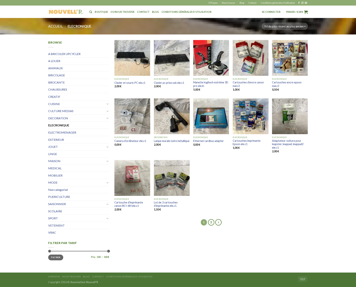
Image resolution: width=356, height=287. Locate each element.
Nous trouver (228, 2)
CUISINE (54, 104)
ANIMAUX (55, 68)
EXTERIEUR (56, 139)
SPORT (53, 218)
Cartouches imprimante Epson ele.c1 (247, 142)
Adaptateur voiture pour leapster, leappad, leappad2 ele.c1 (288, 144)
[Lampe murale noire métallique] (172, 116)
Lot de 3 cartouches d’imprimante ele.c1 (166, 204)
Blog (242, 2)
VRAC (52, 232)
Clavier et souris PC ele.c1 (129, 82)
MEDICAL (55, 168)
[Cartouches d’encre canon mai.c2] (250, 58)
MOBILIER (55, 175)
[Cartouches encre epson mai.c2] (290, 58)
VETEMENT (56, 225)
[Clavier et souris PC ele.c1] (132, 58)
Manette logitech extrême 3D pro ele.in (210, 84)
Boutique (101, 11)
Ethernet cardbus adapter (208, 140)
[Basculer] (107, 104)
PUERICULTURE (59, 196)
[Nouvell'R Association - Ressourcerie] (66, 11)
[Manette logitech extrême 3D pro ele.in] (211, 58)
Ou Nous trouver (122, 11)
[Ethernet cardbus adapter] (211, 116)
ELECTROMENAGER (62, 132)
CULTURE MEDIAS (60, 111)
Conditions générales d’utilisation (278, 2)
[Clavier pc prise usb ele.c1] (172, 58)
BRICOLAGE (56, 75)
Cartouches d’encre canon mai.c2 (248, 84)
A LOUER (54, 61)
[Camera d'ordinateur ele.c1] (132, 116)
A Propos (213, 2)
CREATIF (54, 96)
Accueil (55, 26)
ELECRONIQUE (58, 125)
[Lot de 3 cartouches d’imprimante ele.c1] (172, 178)
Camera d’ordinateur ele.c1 (130, 140)
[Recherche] (90, 12)
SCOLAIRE (55, 211)
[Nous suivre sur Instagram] (302, 3)
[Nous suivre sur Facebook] (299, 3)
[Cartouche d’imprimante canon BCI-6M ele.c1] (132, 178)
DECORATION (58, 118)
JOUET (53, 146)
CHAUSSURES (57, 89)
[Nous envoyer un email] (306, 3)
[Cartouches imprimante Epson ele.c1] (250, 116)
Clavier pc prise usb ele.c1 (169, 82)
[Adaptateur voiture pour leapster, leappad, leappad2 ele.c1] (290, 116)
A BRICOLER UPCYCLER (64, 54)
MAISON (54, 161)
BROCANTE (56, 82)
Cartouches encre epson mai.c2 (286, 84)
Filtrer (55, 257)
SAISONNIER (57, 204)
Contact (252, 2)
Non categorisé (58, 189)
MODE (52, 182)
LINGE (52, 154)
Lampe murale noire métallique (171, 140)
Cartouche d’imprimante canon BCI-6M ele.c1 (128, 204)
